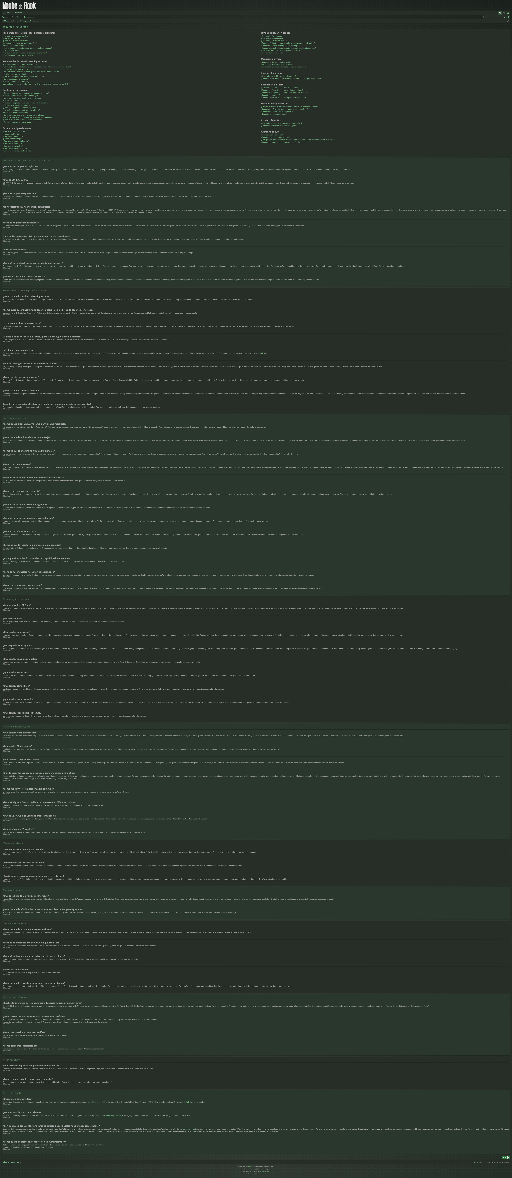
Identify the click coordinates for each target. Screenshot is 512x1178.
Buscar (6, 17)
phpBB (262, 353)
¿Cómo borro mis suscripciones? (274, 114)
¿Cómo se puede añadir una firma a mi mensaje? (22, 98)
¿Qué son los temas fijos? (13, 146)
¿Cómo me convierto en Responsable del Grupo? (280, 46)
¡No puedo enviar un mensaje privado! (275, 62)
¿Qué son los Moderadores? (272, 38)
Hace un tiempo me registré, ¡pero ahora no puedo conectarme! (27, 48)
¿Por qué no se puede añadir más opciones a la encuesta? (25, 103)
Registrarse (30, 17)
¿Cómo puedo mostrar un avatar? (16, 79)
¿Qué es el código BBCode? (14, 131)
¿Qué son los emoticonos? (13, 136)
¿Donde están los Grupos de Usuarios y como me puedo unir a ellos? (288, 43)
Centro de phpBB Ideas (114, 1116)
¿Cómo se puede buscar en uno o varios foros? (279, 88)
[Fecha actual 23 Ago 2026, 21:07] (508, 21)
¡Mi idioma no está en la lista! (14, 74)
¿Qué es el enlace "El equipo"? (273, 53)
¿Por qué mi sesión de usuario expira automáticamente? (25, 53)
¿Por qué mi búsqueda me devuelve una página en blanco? (284, 93)
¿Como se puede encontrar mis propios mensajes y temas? (284, 98)
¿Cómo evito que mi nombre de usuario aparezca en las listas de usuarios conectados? (37, 67)
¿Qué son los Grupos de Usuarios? (274, 41)
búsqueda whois (189, 1129)
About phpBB (185, 1102)
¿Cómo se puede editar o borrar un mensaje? (20, 96)
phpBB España (264, 1171)
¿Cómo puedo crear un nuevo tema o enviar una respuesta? (26, 93)
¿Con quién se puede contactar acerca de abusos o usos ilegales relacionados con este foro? (297, 140)
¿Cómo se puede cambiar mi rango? (17, 82)
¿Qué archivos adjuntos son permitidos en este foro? (281, 123)
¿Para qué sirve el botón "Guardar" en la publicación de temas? (27, 117)
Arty (251, 1169)
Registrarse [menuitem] (508, 13)
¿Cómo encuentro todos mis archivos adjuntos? (279, 126)
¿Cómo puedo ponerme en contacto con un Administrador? (283, 142)
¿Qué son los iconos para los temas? (17, 151)
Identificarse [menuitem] (504, 13)
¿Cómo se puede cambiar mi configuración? (20, 64)
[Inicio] (19, 5)
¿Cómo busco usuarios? (270, 95)
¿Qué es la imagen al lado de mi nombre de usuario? (23, 77)
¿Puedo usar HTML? (11, 134)
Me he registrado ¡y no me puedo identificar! (20, 43)
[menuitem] (500, 13)
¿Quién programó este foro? (272, 135)
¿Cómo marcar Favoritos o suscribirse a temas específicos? (284, 109)
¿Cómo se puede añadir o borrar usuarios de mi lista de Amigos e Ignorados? (291, 79)
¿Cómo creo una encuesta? (13, 100)
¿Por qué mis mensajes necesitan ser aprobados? (22, 120)
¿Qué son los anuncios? (12, 144)
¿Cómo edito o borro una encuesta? (17, 105)
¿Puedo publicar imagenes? (13, 139)
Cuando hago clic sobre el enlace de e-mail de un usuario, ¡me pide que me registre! (35, 84)
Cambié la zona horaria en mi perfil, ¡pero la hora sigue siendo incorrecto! (31, 72)
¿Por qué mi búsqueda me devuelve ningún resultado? (282, 90)
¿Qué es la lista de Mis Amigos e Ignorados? (278, 76)
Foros (19, 12)
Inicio (9, 12)
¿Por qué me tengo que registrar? (16, 36)
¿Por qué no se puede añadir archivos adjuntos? (21, 110)
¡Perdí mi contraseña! (11, 50)
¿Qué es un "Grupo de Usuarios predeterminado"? (280, 50)
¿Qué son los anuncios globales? (16, 141)
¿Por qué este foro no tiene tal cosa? (275, 137)
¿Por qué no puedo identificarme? (16, 46)
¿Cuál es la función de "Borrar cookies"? (18, 55)
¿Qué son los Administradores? (273, 36)
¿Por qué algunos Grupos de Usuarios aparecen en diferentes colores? (288, 48)
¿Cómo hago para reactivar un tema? (17, 122)
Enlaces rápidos (4, 13)
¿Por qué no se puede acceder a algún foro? (20, 108)
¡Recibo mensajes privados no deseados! (277, 64)
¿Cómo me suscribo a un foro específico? (277, 112)
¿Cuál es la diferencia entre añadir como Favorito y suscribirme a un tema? (290, 107)
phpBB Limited (94, 1102)
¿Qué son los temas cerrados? (15, 148)
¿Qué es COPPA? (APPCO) (14, 38)
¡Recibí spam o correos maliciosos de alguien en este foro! (284, 67)
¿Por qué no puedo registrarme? (15, 41)
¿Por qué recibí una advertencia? (16, 112)
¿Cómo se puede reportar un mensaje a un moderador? (24, 115)
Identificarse (17, 17)
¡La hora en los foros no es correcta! (17, 69)
